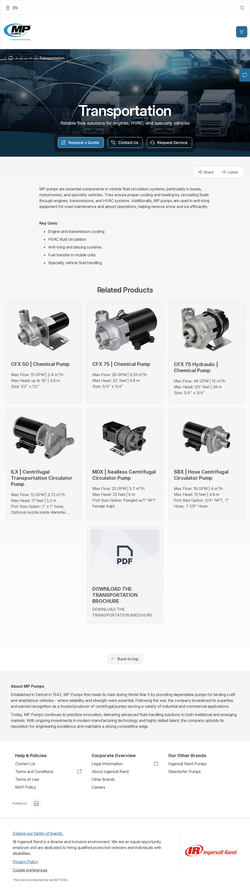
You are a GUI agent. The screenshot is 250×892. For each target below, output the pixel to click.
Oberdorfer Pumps (184, 771)
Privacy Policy (25, 861)
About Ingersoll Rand (110, 771)
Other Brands (103, 779)
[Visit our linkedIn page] (36, 803)
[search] (242, 7)
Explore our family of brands (38, 833)
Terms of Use (27, 779)
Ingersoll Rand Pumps (187, 763)
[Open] (241, 31)
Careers (98, 787)
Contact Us (25, 763)
